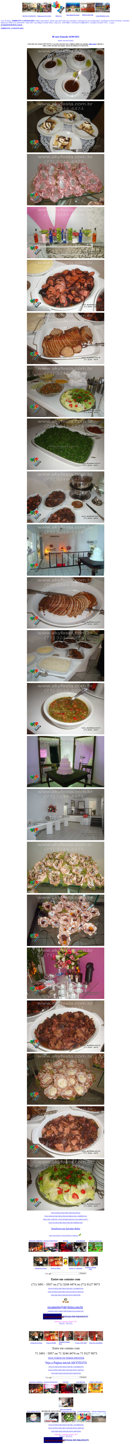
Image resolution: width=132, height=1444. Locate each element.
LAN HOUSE (80, 1241)
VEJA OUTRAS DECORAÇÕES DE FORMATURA (66, 1223)
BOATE (65, 1241)
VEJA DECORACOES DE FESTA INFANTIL (66, 1295)
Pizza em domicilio (66, 1409)
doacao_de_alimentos (75, 1268)
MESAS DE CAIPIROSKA (36, 1241)
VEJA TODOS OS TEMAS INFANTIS (66, 1358)
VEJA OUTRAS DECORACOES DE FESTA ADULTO (66, 1292)
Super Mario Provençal (72, 15)
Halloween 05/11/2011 (44, 16)
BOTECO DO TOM (87, 15)
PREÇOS (59, 16)
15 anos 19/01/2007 (81, 1343)
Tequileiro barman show (90, 1268)
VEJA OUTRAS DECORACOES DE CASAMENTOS (65, 1288)
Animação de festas (41, 1268)
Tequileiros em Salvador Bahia (65, 1228)
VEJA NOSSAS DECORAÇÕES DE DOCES (65, 1213)
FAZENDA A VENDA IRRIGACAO (99, 1411)
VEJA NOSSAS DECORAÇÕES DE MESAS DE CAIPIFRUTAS (65, 1216)
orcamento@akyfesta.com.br (65, 1307)
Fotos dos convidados (95, 1343)
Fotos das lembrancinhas (83, 1411)
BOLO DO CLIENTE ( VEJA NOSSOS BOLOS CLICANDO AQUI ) (65, 1219)
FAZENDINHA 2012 (102, 16)
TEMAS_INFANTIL (95, 1382)
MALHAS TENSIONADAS (50, 1241)
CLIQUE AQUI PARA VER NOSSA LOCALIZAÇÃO (65, 1311)
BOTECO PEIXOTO (29, 16)
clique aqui (92, 44)
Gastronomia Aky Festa (68, 1411)
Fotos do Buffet (55, 1268)
